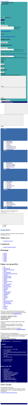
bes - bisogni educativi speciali (10, 273)
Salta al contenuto (5, 1)
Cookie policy (6, 369)
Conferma (8, 100)
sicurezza (5, 308)
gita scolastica (6, 285)
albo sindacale (6, 268)
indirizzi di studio (7, 286)
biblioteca (5, 275)
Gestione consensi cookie (9, 378)
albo (4, 267)
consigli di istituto (7, 277)
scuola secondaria (7, 303)
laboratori (5, 289)
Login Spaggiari (11, 54)
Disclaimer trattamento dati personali (9, 392)
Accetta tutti (5, 317)
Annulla (2, 100)
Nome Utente (17, 27)
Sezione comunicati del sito (9, 247)
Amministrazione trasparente (9, 379)
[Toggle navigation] (12, 120)
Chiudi (2, 64)
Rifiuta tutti (12, 316)
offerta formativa (7, 291)
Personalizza (4, 316)
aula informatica (7, 272)
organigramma (6, 293)
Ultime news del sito (8, 241)
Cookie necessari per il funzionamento (9, 333)
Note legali (5, 370)
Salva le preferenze (12, 338)
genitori (5, 282)
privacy (5, 298)
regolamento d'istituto (8, 300)
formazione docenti (7, 281)
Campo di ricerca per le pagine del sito (9, 211)
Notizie (5, 253)
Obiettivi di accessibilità (8, 375)
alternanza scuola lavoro (8, 269)
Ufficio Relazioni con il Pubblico (10, 372)
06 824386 (7, 350)
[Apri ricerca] (16, 108)
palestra (5, 295)
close (2, 126)
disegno (5, 280)
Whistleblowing (7, 376)
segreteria (5, 306)
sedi (4, 304)
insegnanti (5, 287)
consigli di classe (7, 276)
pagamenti (5, 294)
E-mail (15, 49)
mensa (4, 290)
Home (4, 225)
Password (16, 28)
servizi (4, 307)
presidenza (5, 297)
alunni (4, 271)
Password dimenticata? (6, 31)
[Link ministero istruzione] (7, 2)
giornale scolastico (7, 284)
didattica (5, 278)
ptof (4, 299)
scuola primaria (6, 302)
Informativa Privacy (7, 371)
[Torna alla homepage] (14, 102)
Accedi (2, 19)
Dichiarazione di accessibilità (10, 374)
